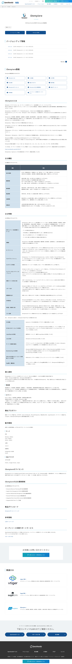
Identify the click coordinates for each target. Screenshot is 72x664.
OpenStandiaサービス (30, 4)
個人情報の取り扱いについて (28, 656)
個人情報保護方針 (20, 656)
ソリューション (41, 4)
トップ (5, 6)
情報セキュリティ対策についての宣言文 (41, 656)
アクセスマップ (56, 656)
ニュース (68, 4)
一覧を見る (62, 61)
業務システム (8, 27)
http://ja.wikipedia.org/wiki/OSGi (12, 149)
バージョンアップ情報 (15, 32)
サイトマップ (51, 656)
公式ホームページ (8, 521)
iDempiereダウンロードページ (11, 511)
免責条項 (9, 656)
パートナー (31, 1)
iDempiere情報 (36, 32)
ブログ (61, 4)
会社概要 (62, 656)
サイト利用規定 (13, 656)
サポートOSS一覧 (9, 536)
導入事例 (49, 4)
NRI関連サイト (37, 1)
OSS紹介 (55, 4)
